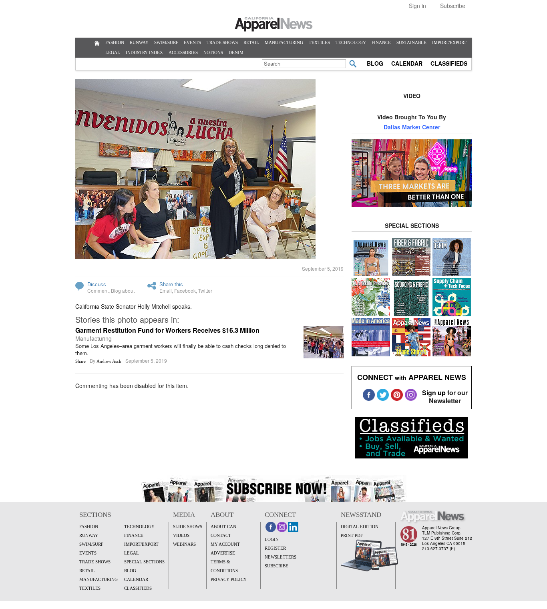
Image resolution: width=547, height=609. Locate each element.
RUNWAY (139, 42)
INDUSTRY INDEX (144, 52)
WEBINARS (184, 544)
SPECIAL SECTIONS (144, 561)
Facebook (185, 290)
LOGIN (272, 539)
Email (165, 290)
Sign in (417, 6)
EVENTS (192, 42)
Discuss (96, 284)
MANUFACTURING (284, 42)
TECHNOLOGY (351, 42)
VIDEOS (181, 535)
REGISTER (275, 548)
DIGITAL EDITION (359, 526)
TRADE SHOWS (222, 42)
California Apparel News (274, 24)
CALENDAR (406, 63)
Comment (98, 290)
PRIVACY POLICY (229, 579)
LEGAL (112, 52)
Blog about (123, 290)
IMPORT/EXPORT (449, 42)
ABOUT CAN (223, 526)
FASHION (114, 42)
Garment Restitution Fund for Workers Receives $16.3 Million (167, 330)
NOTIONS (213, 52)
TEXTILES (319, 42)
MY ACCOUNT (225, 544)
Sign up (434, 392)
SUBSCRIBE (276, 565)
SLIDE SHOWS (187, 526)
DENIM (236, 52)
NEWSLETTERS (280, 557)
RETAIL (251, 42)
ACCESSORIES (183, 52)
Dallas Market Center (412, 127)
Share (80, 361)
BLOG (375, 63)
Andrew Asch (109, 361)
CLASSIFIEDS (448, 63)
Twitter (205, 290)
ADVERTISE (223, 553)
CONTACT (221, 535)
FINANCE (381, 42)
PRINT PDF (352, 535)
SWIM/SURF (166, 42)
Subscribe (452, 6)
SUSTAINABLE (411, 42)
